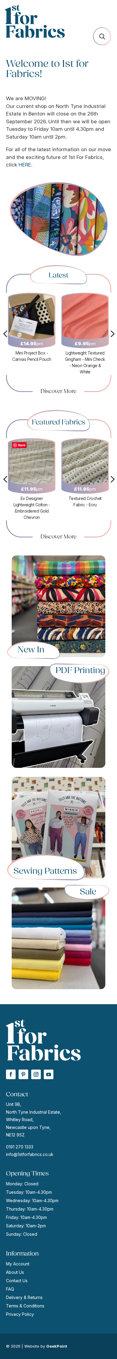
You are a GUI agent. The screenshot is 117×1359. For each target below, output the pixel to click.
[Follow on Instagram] (36, 1074)
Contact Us (17, 1280)
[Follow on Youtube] (48, 1074)
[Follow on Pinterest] (23, 1074)
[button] (102, 36)
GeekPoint (56, 1346)
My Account (17, 1263)
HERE (25, 165)
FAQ (10, 1289)
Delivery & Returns (24, 1297)
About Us (15, 1272)
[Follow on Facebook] (11, 1074)
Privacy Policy (20, 1314)
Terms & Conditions (25, 1305)
